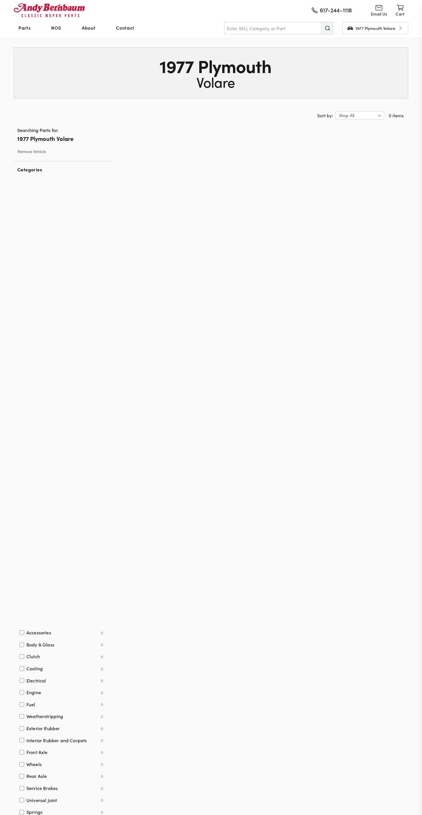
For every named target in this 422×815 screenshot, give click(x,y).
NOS (56, 27)
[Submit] (327, 28)
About (88, 27)
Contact (125, 27)
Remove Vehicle (32, 151)
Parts (24, 27)
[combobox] (278, 28)
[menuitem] (24, 28)
